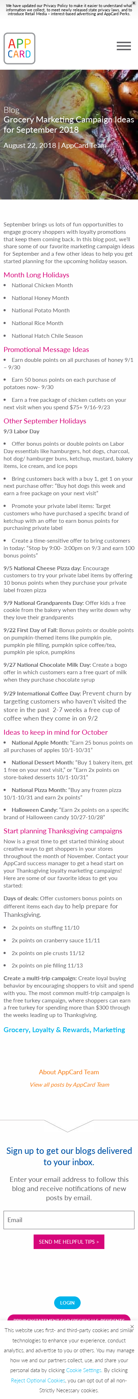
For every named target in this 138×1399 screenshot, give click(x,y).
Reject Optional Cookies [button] (38, 1380)
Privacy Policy (56, 5)
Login (67, 1302)
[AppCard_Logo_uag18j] (19, 48)
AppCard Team (91, 1084)
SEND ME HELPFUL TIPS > (69, 1241)
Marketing (109, 1029)
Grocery (16, 1029)
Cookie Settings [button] (83, 1370)
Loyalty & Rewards (61, 1029)
